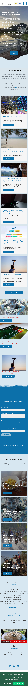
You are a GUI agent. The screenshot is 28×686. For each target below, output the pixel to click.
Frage (8, 427)
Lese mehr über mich (14, 607)
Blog (16, 87)
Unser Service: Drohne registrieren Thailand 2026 (12, 275)
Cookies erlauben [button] (18, 683)
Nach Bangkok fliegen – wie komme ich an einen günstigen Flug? (13, 117)
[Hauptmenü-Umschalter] (25, 3)
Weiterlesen (8, 125)
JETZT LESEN (6, 320)
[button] (14, 53)
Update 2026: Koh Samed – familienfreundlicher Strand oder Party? (13, 150)
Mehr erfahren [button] (14, 679)
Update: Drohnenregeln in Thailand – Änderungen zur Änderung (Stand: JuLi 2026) (13, 241)
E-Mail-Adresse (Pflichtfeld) (7, 413)
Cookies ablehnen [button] (7, 683)
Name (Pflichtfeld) (5, 407)
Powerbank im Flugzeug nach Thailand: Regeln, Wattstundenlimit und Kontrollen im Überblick (13, 211)
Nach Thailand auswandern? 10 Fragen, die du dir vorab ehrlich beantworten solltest (13, 180)
